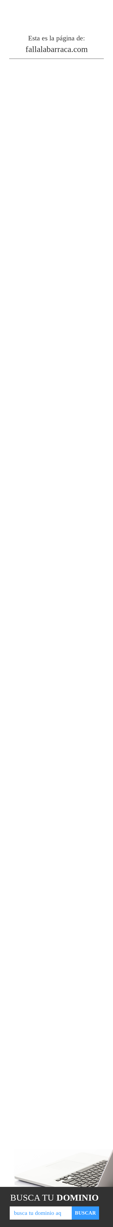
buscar (85, 1213)
